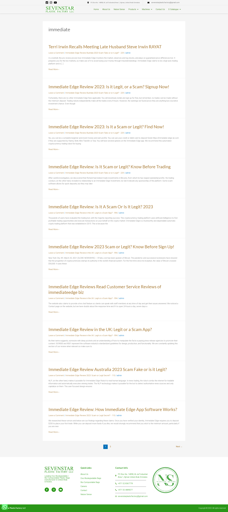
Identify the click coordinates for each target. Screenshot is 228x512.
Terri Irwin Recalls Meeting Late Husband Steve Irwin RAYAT (105, 46)
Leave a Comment (56, 53)
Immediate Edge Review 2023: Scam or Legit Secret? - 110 (90, 375)
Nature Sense (119, 9)
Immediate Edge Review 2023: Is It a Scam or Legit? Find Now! (106, 126)
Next (179, 446)
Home (96, 9)
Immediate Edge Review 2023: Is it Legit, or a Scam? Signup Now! (108, 86)
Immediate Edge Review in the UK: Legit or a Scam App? (100, 329)
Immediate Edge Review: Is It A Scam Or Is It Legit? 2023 (100, 206)
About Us (106, 9)
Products (132, 9)
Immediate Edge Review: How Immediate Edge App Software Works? (112, 409)
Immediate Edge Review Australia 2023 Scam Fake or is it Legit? (107, 369)
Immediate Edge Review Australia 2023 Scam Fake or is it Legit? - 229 (94, 53)
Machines (146, 9)
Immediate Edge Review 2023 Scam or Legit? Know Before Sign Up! (111, 246)
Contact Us (160, 9)
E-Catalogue (173, 9)
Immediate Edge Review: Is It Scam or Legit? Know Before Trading (109, 166)
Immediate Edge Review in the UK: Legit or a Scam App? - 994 (91, 212)
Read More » (53, 69)
